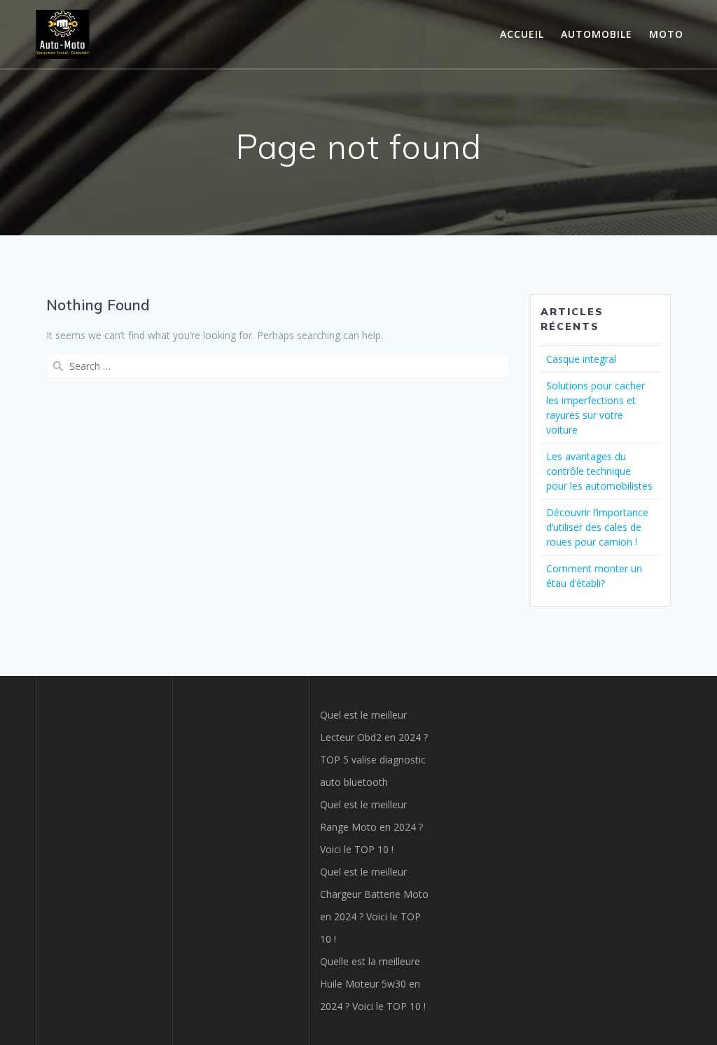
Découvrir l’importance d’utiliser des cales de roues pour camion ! (597, 527)
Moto (666, 34)
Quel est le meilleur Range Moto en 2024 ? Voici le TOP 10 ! (371, 827)
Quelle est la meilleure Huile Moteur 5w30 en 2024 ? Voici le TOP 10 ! (373, 984)
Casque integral (581, 359)
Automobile (596, 34)
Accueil (522, 34)
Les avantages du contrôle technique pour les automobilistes (599, 471)
